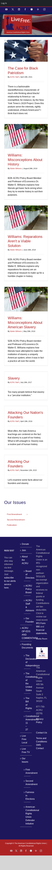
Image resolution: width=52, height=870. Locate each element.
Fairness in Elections (27, 795)
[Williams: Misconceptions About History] (26, 136)
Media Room (41, 639)
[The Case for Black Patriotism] (26, 51)
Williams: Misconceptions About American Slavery (25, 322)
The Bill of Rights (27, 703)
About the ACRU (25, 559)
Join (24, 550)
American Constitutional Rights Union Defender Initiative (27, 815)
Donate (25, 544)
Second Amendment (27, 782)
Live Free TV (26, 750)
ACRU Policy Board (27, 589)
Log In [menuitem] (4, 3)
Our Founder (27, 620)
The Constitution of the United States (27, 681)
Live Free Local (24, 739)
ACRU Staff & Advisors (27, 605)
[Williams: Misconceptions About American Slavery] (26, 299)
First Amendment (27, 771)
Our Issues (25, 760)
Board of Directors (27, 574)
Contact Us (41, 732)
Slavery (14, 378)
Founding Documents (26, 646)
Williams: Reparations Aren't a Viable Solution (25, 241)
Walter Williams (16, 169)
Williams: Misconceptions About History (25, 159)
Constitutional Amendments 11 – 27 (27, 723)
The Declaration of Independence (27, 660)
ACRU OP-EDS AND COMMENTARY (26, 633)
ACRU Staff (14, 77)
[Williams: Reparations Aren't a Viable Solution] (26, 218)
